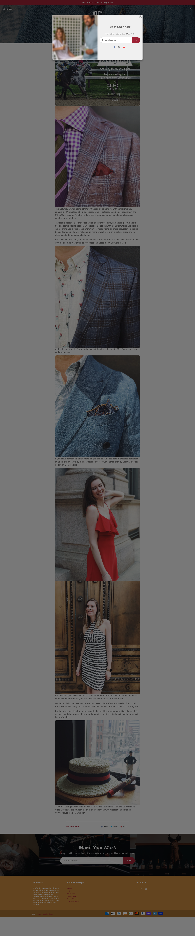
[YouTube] (124, 47)
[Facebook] (114, 47)
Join (136, 40)
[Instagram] (119, 47)
